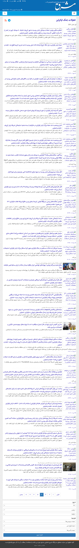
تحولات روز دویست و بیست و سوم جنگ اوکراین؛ (50, 60)
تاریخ (74, 502)
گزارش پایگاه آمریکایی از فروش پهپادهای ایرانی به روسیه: (48, 263)
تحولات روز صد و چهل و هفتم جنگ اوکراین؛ (52, 369)
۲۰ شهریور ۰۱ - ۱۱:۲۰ (71, 135)
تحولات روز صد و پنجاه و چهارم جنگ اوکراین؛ (51, 292)
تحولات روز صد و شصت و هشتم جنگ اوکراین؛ (51, 199)
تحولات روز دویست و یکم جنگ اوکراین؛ (53, 108)
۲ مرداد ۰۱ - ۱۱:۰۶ (72, 351)
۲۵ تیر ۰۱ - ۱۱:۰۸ (72, 413)
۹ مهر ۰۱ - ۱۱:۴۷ (72, 90)
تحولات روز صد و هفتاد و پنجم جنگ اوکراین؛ (51, 170)
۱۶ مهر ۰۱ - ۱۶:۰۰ (72, 56)
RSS (23, 1)
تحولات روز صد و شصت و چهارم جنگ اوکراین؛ (51, 231)
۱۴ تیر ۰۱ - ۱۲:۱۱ (72, 489)
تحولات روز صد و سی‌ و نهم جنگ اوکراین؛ (52, 416)
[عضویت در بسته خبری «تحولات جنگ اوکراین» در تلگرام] (9, 20)
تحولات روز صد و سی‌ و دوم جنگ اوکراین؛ (52, 477)
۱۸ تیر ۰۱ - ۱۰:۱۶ (72, 459)
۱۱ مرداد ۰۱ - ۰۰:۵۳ (71, 274)
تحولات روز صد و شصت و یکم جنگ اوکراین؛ (51, 246)
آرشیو (18, 1)
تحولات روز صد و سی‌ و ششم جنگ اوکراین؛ (52, 448)
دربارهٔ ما (5, 1)
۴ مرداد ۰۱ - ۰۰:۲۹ (71, 334)
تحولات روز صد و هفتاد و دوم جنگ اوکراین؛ (52, 184)
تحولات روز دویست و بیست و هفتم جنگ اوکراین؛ (50, 43)
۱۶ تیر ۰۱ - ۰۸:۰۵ (72, 474)
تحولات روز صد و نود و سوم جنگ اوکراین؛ (52, 138)
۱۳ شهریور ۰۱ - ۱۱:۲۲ (71, 150)
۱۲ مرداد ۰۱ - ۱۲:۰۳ (71, 260)
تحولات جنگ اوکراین (66, 20)
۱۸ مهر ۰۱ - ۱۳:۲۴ (72, 40)
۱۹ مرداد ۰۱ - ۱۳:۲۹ (71, 213)
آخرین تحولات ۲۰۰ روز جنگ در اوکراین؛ (53, 123)
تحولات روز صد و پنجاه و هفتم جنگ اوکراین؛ (51, 278)
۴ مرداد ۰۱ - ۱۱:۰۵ (72, 319)
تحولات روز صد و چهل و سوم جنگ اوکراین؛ (52, 401)
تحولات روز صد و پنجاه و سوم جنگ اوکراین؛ (52, 307)
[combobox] (39, 505)
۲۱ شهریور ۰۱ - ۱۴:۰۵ (71, 120)
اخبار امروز (40, 535)
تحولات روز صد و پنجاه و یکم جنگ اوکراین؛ (52, 337)
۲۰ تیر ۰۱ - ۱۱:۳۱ (72, 445)
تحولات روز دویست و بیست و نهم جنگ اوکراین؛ (51, 28)
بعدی (21, 494)
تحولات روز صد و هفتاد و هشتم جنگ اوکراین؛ (51, 153)
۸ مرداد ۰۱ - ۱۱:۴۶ (72, 289)
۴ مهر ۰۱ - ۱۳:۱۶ (72, 105)
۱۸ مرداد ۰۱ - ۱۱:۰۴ (71, 228)
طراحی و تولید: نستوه (39, 545)
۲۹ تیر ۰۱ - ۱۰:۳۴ (72, 383)
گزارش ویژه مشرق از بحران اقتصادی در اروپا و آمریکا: (50, 463)
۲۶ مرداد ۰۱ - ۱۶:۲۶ (71, 181)
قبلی (58, 494)
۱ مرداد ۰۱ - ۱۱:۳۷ (72, 366)
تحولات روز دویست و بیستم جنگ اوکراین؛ (52, 76)
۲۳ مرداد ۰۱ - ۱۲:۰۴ (71, 196)
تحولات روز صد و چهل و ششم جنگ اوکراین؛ (51, 386)
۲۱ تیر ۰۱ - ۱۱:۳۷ (72, 428)
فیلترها (73, 518)
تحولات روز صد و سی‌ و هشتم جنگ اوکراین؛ (52, 431)
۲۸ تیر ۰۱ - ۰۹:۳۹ (72, 398)
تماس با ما (11, 1)
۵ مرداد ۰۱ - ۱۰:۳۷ (71, 304)
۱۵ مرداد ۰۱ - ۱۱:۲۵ (71, 243)
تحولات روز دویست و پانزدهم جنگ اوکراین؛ (52, 93)
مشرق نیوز (61, 5)
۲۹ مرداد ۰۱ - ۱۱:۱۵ (71, 166)
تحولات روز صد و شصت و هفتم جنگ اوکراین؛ (51, 216)
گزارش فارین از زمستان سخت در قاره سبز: (52, 322)
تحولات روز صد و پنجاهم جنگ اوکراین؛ (53, 355)
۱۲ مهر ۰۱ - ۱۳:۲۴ (72, 73)
